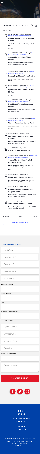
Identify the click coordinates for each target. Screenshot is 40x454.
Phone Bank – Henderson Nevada (20, 177)
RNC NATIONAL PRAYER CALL (20, 150)
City (2, 302)
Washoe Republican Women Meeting (21, 123)
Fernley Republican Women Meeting (21, 76)
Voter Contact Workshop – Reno (20, 203)
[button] (37, 3)
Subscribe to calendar (19, 222)
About (22, 426)
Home (21, 411)
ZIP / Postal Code (7, 320)
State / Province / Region (9, 311)
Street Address (6, 293)
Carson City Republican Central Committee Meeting (20, 161)
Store (21, 414)
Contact (21, 422)
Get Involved (21, 419)
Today (20, 216)
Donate (21, 429)
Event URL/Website (8, 354)
